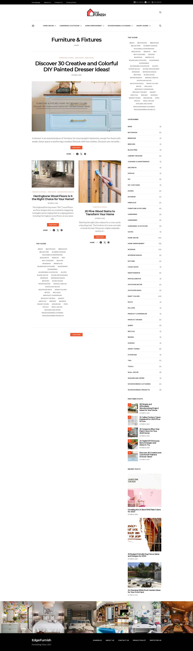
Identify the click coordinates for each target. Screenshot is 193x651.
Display (56, 258)
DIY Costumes (48, 260)
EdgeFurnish (41, 640)
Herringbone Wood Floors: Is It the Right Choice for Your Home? (53, 197)
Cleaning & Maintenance (53, 255)
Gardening (63, 266)
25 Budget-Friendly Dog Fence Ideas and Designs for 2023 (143, 555)
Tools (46, 307)
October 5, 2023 (76, 75)
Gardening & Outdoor (69, 26)
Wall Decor (57, 307)
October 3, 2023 (100, 218)
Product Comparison (53, 295)
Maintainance (44, 284)
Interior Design (58, 278)
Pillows (57, 292)
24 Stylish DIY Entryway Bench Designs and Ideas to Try (149, 443)
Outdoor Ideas (45, 289)
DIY (64, 258)
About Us (47, 2)
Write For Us (155, 640)
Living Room (58, 281)
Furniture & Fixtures (66, 58)
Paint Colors (89, 58)
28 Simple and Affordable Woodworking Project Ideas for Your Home (149, 407)
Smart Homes (142, 26)
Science (63, 301)
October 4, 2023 (53, 203)
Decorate (45, 258)
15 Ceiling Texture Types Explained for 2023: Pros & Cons (150, 419)
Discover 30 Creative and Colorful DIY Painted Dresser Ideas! (76, 66)
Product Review (48, 298)
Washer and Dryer (53, 310)
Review (53, 301)
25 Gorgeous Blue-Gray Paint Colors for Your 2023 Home (149, 431)
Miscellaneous (60, 284)
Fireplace (59, 263)
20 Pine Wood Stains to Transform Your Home (100, 213)
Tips (66, 304)
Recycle (43, 301)
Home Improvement (93, 26)
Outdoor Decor (53, 287)
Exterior (47, 263)
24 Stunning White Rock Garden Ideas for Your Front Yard (144, 591)
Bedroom (63, 249)
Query (61, 298)
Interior (44, 278)
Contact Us (58, 2)
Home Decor (48, 26)
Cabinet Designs (59, 252)
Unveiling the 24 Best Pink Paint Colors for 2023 (144, 511)
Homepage (36, 2)
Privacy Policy (71, 2)
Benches (131, 144)
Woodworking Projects (66, 192)
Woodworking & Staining (119, 26)
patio (47, 292)
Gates (64, 272)
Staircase (57, 304)
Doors (60, 260)
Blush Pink (44, 252)
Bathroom (51, 249)
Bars (41, 249)
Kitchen (46, 281)
